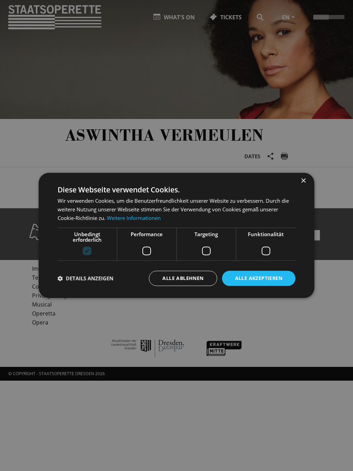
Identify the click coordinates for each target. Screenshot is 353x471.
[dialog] (176, 235)
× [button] (303, 180)
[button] (85, 278)
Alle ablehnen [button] (182, 278)
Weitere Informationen (134, 217)
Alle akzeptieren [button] (258, 278)
